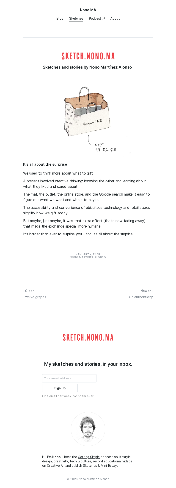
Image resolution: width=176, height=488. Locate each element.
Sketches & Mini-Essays (100, 465)
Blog (59, 18)
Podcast (95, 18)
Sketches (76, 18)
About (115, 18)
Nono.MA (88, 10)
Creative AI (55, 465)
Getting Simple (89, 457)
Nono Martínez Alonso (94, 479)
